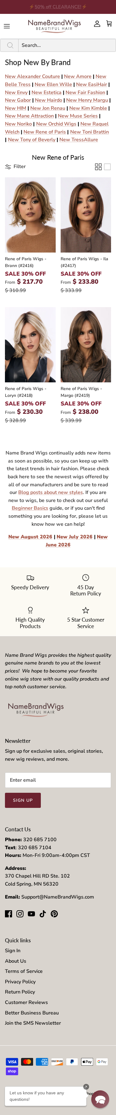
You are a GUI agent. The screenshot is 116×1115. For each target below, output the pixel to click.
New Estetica (47, 92)
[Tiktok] (42, 913)
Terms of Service (24, 971)
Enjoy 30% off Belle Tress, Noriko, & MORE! (58, 9)
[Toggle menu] (7, 26)
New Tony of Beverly (31, 139)
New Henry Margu (87, 100)
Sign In (12, 950)
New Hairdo (48, 100)
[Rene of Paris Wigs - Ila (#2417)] (86, 215)
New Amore (78, 76)
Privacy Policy (20, 981)
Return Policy (20, 992)
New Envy (16, 92)
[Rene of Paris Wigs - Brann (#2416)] (30, 215)
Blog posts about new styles (50, 492)
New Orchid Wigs (56, 124)
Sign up (23, 800)
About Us (15, 961)
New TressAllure (78, 139)
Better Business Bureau (32, 1013)
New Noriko (18, 124)
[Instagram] (20, 913)
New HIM (15, 108)
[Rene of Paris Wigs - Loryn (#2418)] (30, 344)
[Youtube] (31, 913)
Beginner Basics (30, 508)
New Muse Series (78, 116)
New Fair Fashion (85, 92)
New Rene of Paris (45, 132)
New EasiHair (91, 84)
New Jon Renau (47, 108)
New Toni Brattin (89, 132)
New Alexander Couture (32, 76)
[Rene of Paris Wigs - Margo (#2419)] (86, 344)
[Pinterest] (54, 913)
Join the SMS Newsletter (33, 1023)
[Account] (95, 24)
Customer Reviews (26, 1002)
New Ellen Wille (53, 84)
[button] (15, 166)
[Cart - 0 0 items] (109, 24)
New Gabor (18, 100)
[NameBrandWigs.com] (54, 26)
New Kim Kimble (88, 108)
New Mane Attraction (29, 116)
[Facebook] (8, 913)
